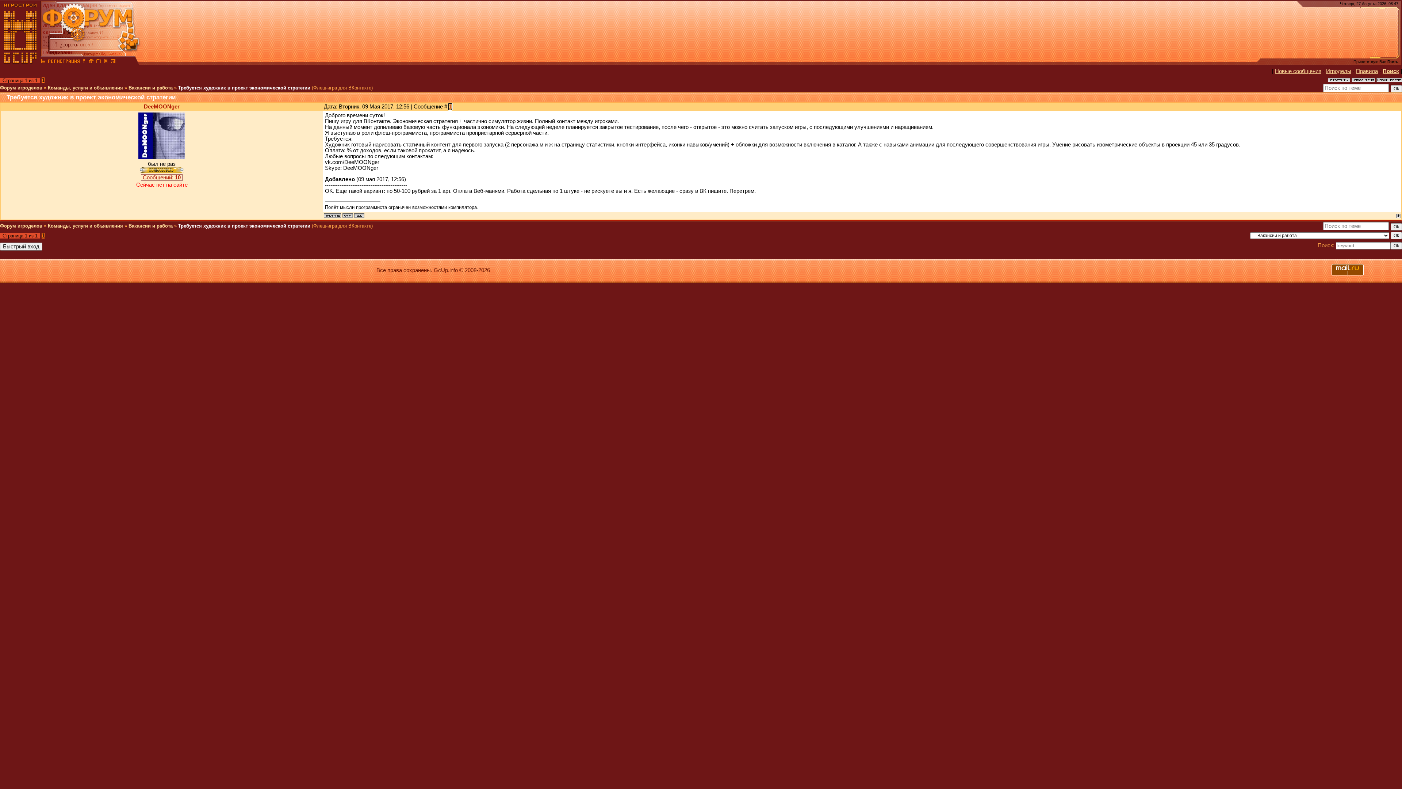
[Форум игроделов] (43, 62)
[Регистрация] (63, 62)
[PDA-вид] (106, 62)
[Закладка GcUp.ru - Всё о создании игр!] (98, 62)
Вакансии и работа (151, 88)
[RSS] (113, 62)
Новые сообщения (1298, 71)
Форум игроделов (21, 88)
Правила (1367, 71)
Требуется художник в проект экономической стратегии (244, 88)
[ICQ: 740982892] (359, 215)
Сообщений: (162, 177)
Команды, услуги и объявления (85, 88)
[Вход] (84, 62)
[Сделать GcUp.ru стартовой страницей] (91, 62)
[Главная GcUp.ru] (20, 62)
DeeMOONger (162, 107)
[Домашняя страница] (347, 215)
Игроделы (1338, 71)
